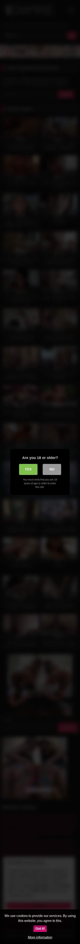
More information (40, 937)
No (51, 469)
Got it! (40, 928)
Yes (28, 469)
